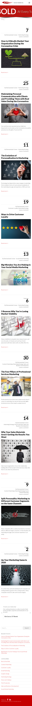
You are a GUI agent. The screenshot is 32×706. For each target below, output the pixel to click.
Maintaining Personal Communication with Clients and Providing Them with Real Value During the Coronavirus (15, 97)
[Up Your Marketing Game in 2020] (16, 576)
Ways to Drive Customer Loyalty (10, 648)
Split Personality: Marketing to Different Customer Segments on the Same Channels (15, 501)
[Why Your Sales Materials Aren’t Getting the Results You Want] (16, 451)
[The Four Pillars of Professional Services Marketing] (16, 386)
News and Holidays (6, 680)
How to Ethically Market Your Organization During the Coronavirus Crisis (15, 43)
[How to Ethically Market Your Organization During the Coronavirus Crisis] (16, 58)
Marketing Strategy (23, 35)
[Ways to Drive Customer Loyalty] (16, 229)
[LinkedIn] (10, 700)
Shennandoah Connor (11, 35)
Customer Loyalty (13, 208)
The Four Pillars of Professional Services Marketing (16, 372)
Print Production (18, 424)
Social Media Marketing (22, 258)
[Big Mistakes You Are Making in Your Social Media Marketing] (16, 278)
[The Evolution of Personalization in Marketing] (16, 170)
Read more (4, 72)
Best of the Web (5, 661)
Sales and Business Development (22, 364)
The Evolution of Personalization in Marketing (14, 156)
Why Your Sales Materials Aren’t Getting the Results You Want (15, 434)
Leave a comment (24, 36)
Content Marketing (7, 364)
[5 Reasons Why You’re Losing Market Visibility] (16, 326)
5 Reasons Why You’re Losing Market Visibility (14, 312)
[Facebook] (7, 700)
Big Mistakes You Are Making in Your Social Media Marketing (16, 266)
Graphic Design (5, 673)
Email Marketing (5, 670)
